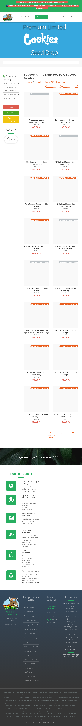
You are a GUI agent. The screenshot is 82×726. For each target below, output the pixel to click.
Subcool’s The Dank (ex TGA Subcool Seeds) (50, 82)
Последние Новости (31, 625)
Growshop (41, 17)
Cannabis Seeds (27, 17)
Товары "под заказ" (30, 659)
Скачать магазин (29, 607)
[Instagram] (77, 656)
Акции (10, 107)
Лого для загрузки (30, 676)
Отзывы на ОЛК (29, 633)
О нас (26, 642)
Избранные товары (30, 664)
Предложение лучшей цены (28, 670)
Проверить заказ (51, 436)
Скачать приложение (11, 119)
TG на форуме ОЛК (30, 629)
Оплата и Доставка (70, 17)
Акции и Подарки (30, 616)
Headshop (54, 17)
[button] (11, 139)
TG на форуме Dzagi (30, 638)
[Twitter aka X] (73, 656)
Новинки (11, 113)
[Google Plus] (69, 656)
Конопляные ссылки (31, 647)
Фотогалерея (28, 611)
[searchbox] (41, 62)
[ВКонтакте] (65, 656)
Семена (29, 82)
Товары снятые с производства (29, 653)
